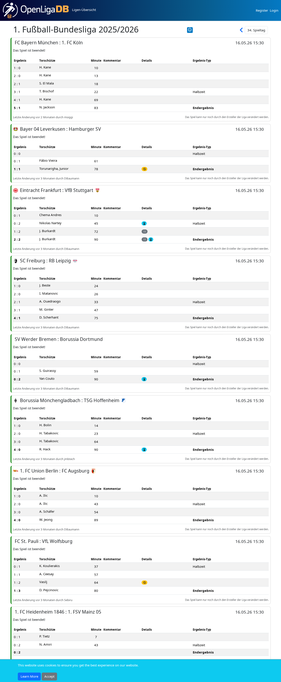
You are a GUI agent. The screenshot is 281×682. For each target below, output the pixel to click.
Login (274, 10)
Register (262, 10)
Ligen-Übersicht (84, 9)
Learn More (29, 676)
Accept (49, 676)
